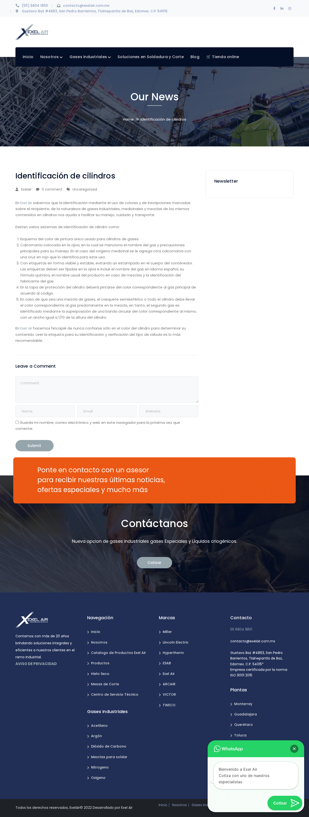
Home (128, 119)
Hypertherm (173, 652)
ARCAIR (169, 684)
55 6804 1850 (241, 629)
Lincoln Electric (176, 642)
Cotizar (154, 562)
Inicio (95, 631)
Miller (167, 631)
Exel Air (26, 202)
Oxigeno (98, 777)
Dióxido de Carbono (108, 746)
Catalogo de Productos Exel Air (118, 652)
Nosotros (99, 642)
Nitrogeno (100, 767)
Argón (96, 736)
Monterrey (243, 703)
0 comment (52, 189)
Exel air (26, 328)
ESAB (167, 663)
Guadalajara (245, 714)
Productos (100, 663)
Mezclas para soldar (109, 757)
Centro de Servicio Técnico (114, 694)
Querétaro (243, 724)
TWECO (169, 705)
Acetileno (99, 725)
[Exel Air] (31, 31)
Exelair (26, 189)
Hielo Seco (100, 673)
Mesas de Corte (105, 684)
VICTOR (169, 694)
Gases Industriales (207, 805)
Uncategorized (84, 189)
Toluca (240, 735)
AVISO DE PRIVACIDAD (36, 663)
